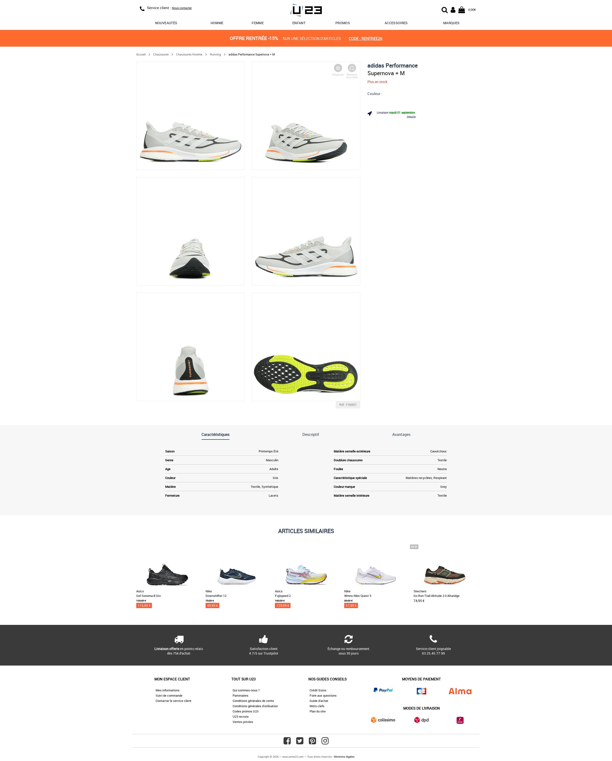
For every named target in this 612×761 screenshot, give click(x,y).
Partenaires (240, 695)
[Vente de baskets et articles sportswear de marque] (306, 11)
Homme (217, 23)
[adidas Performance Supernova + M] (190, 115)
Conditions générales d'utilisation (255, 706)
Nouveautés (166, 23)
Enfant (299, 23)
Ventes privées (243, 722)
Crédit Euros (318, 690)
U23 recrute (241, 716)
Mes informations (168, 690)
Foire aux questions (323, 695)
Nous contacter (182, 8)
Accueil (141, 54)
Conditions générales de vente (253, 701)
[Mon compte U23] (453, 9)
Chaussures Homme (189, 54)
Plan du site (318, 711)
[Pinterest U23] (312, 742)
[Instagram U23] (325, 742)
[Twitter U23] (300, 742)
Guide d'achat (319, 701)
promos (342, 23)
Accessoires (396, 23)
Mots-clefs (317, 706)
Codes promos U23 (245, 711)
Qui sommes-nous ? (246, 690)
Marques (451, 23)
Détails (411, 117)
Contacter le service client (173, 701)
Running (215, 54)
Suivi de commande (169, 695)
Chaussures (161, 54)
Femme (258, 23)
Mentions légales (344, 756)
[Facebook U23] (287, 742)
